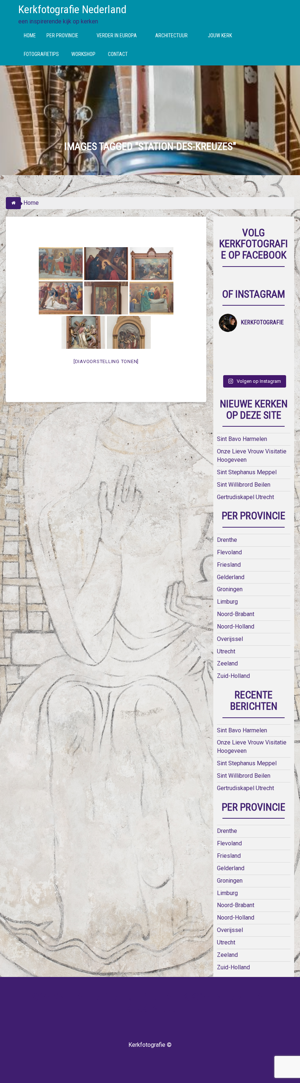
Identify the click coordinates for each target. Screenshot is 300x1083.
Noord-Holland (235, 626)
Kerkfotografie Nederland (72, 9)
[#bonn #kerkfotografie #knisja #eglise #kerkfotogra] (280, 354)
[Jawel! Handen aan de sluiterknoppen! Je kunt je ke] (262, 354)
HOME (30, 35)
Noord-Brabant (235, 614)
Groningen (230, 589)
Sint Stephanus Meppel (247, 472)
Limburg (227, 601)
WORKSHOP (83, 54)
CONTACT (118, 54)
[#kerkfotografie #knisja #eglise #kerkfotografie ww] (280, 366)
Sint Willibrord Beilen (243, 484)
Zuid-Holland (233, 675)
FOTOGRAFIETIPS (41, 54)
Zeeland (227, 663)
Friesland (229, 564)
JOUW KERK (220, 35)
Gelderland (230, 577)
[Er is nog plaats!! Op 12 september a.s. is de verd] (228, 343)
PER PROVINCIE (62, 35)
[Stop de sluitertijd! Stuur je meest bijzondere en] (245, 343)
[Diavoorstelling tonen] (106, 361)
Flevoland (229, 552)
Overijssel (230, 638)
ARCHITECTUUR (171, 35)
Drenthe (227, 539)
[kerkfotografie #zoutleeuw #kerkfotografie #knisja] (262, 343)
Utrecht (226, 651)
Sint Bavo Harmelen (242, 438)
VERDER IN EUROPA (117, 35)
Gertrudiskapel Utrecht (245, 497)
